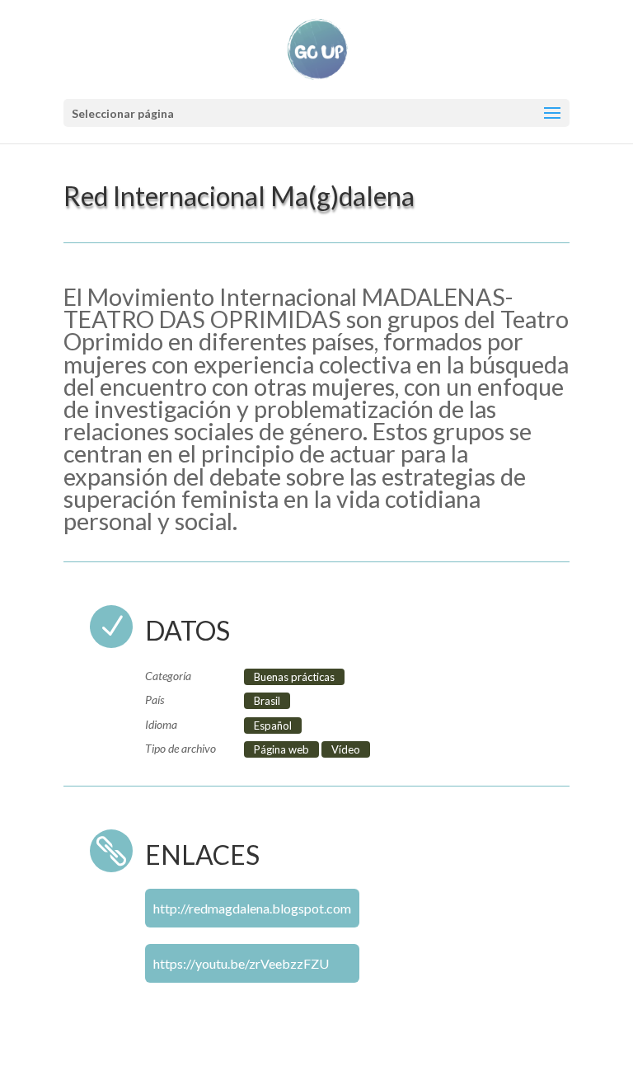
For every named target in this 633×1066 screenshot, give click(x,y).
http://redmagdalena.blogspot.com (252, 908)
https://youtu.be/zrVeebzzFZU (241, 963)
